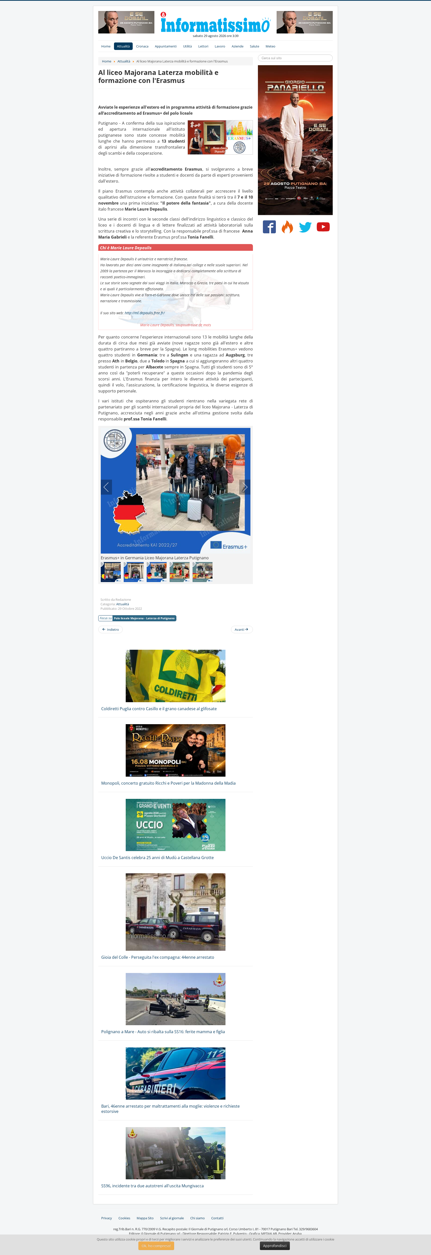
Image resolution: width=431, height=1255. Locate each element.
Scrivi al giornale (172, 1218)
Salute (254, 46)
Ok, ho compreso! (156, 1245)
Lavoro (220, 46)
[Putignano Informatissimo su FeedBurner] (286, 229)
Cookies (124, 1218)
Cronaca (142, 46)
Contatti (217, 1218)
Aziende (237, 46)
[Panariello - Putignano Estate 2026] (126, 21)
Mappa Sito (145, 1218)
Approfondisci (275, 1245)
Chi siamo (197, 1218)
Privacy (106, 1218)
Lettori (203, 46)
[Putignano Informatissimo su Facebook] (268, 229)
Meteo (270, 46)
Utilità (187, 46)
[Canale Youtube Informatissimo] (322, 229)
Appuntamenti (166, 46)
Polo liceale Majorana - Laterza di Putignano (144, 618)
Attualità (123, 46)
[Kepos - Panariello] (295, 139)
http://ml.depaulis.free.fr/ (145, 313)
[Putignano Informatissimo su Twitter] (304, 229)
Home (105, 46)
